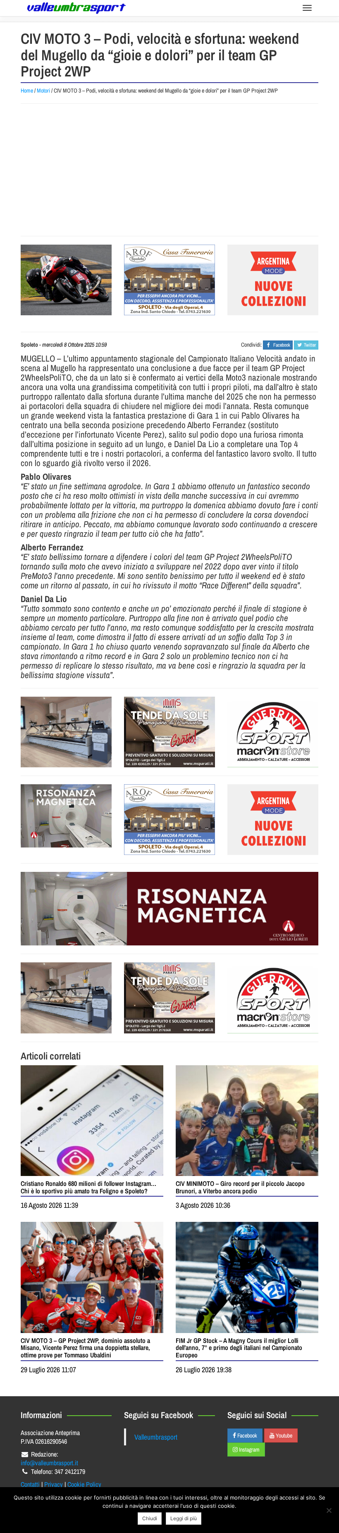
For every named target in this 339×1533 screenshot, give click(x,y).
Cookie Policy (84, 1484)
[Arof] (169, 280)
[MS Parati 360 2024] (169, 732)
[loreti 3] (169, 908)
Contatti (30, 1484)
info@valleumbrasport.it (49, 1462)
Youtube (283, 1435)
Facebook (246, 1435)
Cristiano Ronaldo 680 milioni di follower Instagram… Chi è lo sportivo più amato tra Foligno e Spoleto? (88, 1187)
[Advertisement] (171, 170)
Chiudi (149, 1518)
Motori (43, 90)
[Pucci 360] (66, 732)
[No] (329, 1510)
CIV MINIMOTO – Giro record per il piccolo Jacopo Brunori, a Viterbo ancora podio (240, 1187)
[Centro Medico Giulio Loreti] (66, 815)
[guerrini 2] (272, 732)
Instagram (249, 1449)
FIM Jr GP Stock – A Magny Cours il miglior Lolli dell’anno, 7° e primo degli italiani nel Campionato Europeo (239, 1347)
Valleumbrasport (155, 1437)
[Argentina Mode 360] (272, 280)
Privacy (53, 1484)
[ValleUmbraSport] (76, 8)
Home (27, 90)
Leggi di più (183, 1518)
